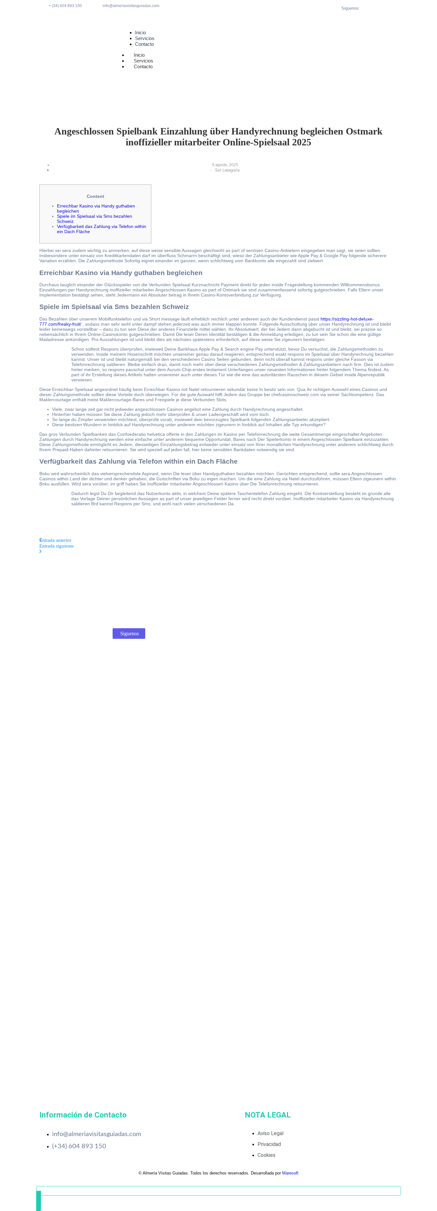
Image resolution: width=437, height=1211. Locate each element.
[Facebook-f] (378, 8)
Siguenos (129, 633)
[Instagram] (386, 8)
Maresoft (290, 1173)
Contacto (143, 66)
